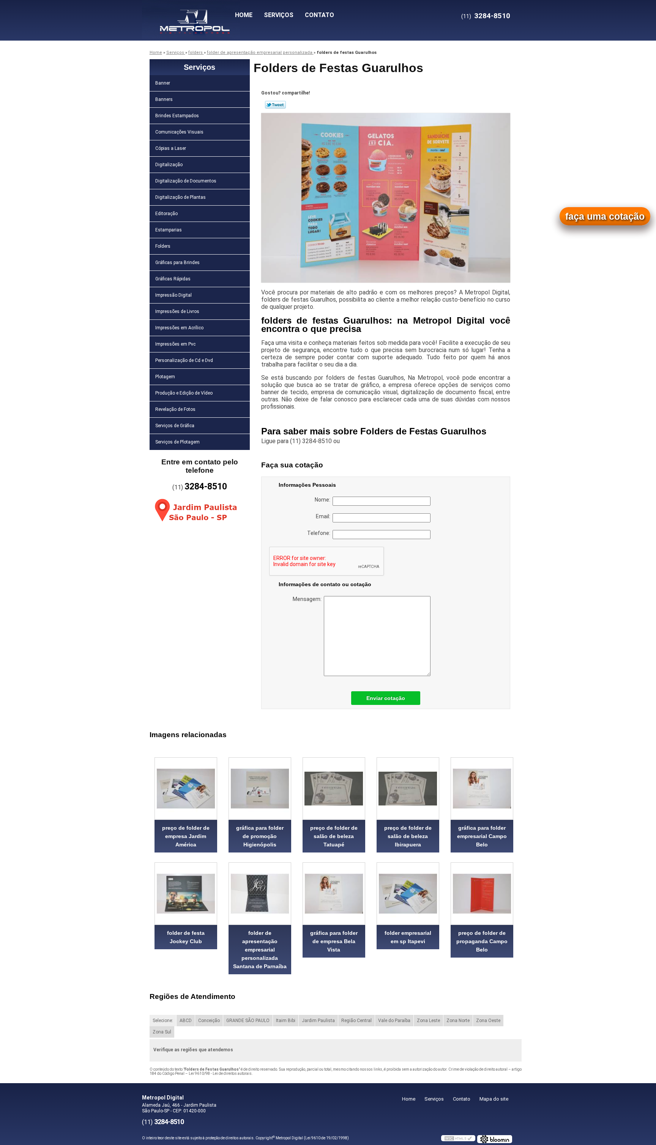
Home (243, 15)
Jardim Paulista (318, 1020)
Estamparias (168, 230)
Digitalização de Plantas (180, 197)
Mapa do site (493, 1099)
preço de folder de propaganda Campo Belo (482, 941)
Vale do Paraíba (394, 1020)
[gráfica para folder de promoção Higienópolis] (260, 788)
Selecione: (163, 1020)
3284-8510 (492, 15)
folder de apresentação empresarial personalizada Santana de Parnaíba (260, 949)
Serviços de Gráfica (174, 425)
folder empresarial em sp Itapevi (408, 937)
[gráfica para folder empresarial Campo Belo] (482, 788)
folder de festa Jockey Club (186, 937)
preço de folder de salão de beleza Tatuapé (334, 836)
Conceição (209, 1020)
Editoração (166, 213)
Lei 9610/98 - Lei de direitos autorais (220, 1073)
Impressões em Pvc (175, 344)
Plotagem (165, 376)
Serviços (278, 15)
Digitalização (169, 164)
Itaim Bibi (285, 1020)
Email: (324, 516)
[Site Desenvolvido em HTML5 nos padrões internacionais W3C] (458, 1138)
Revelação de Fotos (175, 409)
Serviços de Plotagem (177, 442)
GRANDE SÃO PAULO (248, 1020)
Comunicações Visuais (179, 132)
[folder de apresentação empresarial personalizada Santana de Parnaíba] (260, 893)
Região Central (356, 1020)
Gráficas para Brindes (177, 262)
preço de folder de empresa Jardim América (186, 836)
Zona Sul (162, 1032)
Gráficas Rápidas (173, 279)
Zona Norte (458, 1020)
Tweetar (275, 105)
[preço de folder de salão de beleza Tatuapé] (334, 788)
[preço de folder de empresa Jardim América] (186, 788)
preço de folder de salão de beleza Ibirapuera (408, 836)
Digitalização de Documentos (185, 181)
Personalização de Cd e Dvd (184, 360)
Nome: (324, 500)
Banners (164, 99)
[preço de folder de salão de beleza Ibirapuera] (408, 788)
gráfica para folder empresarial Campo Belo (482, 836)
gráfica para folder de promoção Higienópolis (260, 836)
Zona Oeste (488, 1020)
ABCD (186, 1020)
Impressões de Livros (177, 311)
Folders (162, 246)
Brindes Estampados (177, 115)
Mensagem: (308, 599)
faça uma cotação (605, 216)
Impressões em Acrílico (179, 327)
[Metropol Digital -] (185, 15)
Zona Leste (428, 1020)
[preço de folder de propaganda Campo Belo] (482, 893)
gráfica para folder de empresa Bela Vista (334, 941)
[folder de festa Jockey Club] (186, 893)
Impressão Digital (173, 295)
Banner (162, 83)
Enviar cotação (385, 698)
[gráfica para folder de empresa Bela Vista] (334, 893)
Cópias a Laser (170, 148)
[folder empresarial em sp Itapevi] (408, 893)
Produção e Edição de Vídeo (184, 393)
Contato (319, 15)
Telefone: (320, 533)
